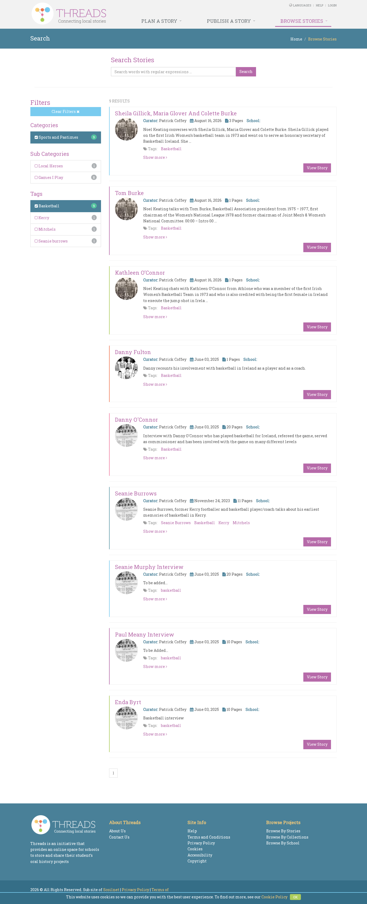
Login (332, 5)
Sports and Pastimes (58, 137)
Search (246, 71)
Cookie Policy (274, 896)
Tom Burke (129, 192)
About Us (117, 830)
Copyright (197, 860)
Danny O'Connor (136, 419)
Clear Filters (64, 111)
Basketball (48, 205)
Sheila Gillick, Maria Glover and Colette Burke (176, 113)
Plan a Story (159, 21)
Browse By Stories (283, 830)
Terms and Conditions (209, 837)
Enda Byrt (128, 702)
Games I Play (50, 177)
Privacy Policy (201, 843)
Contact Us (119, 837)
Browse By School (283, 843)
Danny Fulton (133, 351)
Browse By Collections (287, 837)
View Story (317, 167)
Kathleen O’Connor (140, 272)
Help (319, 5)
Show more (154, 157)
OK (295, 897)
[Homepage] (125, 13)
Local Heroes (50, 165)
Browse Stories (301, 21)
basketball (171, 590)
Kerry (43, 217)
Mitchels (47, 229)
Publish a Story (229, 21)
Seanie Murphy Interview (149, 566)
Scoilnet (111, 889)
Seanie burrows (53, 241)
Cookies (195, 848)
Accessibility (200, 855)
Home (296, 39)
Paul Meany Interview (144, 634)
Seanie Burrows (136, 493)
